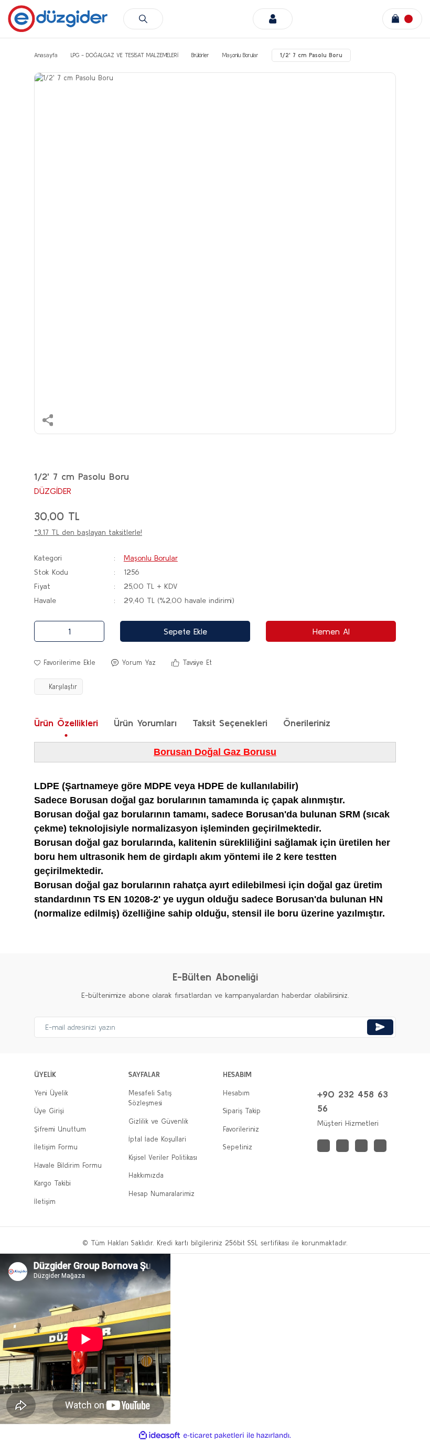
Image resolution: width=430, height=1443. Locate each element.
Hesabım (236, 1093)
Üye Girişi (49, 1111)
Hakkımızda (146, 1175)
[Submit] (380, 1027)
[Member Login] (273, 18)
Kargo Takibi (52, 1183)
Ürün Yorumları (145, 722)
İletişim (45, 1201)
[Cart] (402, 18)
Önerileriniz (306, 722)
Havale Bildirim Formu (68, 1165)
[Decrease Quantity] (45, 631)
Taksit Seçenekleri (229, 722)
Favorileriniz (241, 1129)
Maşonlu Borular (151, 558)
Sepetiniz (237, 1147)
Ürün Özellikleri (66, 722)
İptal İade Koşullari (157, 1139)
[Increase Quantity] (93, 631)
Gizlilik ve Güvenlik (158, 1121)
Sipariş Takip (242, 1111)
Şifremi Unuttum (60, 1129)
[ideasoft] (159, 1435)
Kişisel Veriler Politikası (162, 1157)
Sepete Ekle (185, 631)
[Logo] (58, 18)
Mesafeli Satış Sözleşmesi (149, 1098)
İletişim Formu (56, 1147)
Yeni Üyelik (51, 1093)
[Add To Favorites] (64, 663)
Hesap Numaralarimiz (161, 1194)
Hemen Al (331, 631)
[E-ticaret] (213, 1435)
